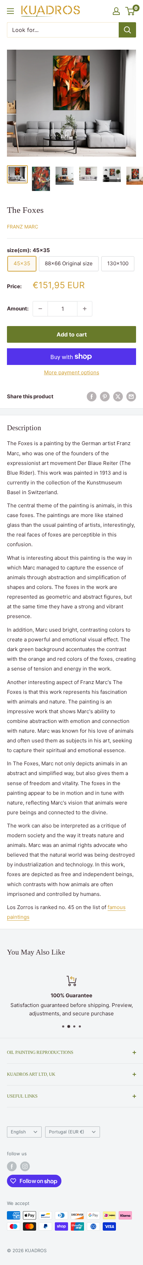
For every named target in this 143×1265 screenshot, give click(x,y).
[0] (130, 11)
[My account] (116, 11)
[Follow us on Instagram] (25, 1166)
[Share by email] (131, 397)
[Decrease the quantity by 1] (40, 308)
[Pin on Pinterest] (105, 397)
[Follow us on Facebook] (12, 1166)
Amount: (17, 308)
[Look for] (127, 30)
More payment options (71, 372)
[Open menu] (10, 11)
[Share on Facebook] (91, 397)
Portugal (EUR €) (66, 1131)
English (18, 1131)
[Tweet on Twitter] (118, 397)
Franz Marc (22, 227)
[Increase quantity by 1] (84, 308)
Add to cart (72, 334)
